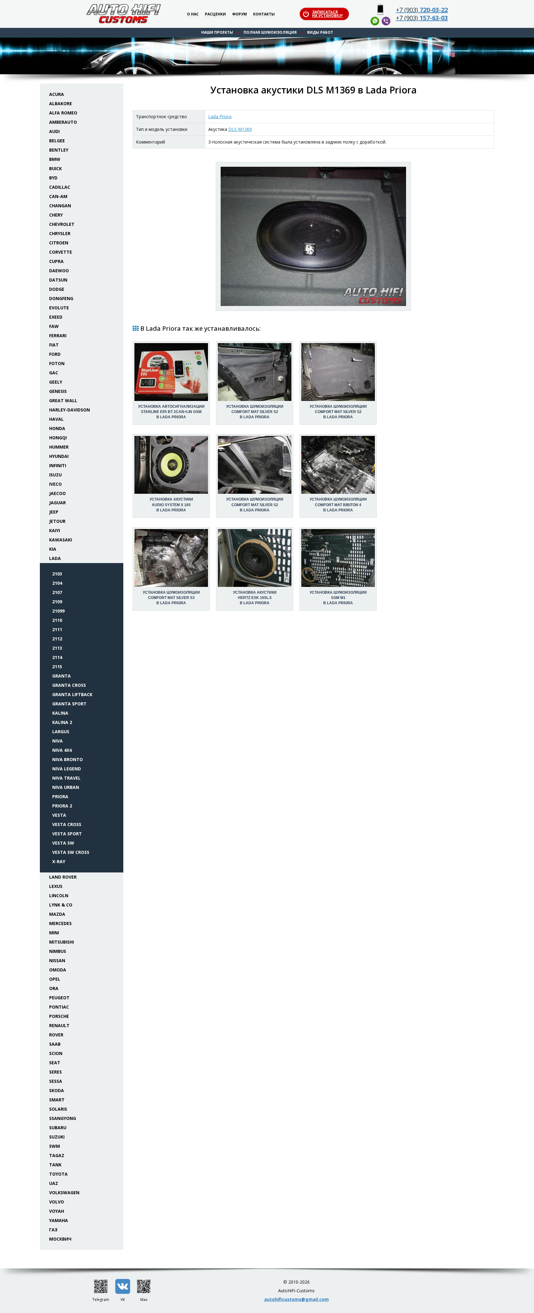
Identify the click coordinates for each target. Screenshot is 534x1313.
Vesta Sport (67, 834)
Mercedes (60, 923)
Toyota (58, 1174)
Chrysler (59, 233)
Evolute (59, 308)
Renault (59, 1025)
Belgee (57, 141)
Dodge (56, 289)
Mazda (57, 914)
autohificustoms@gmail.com (296, 1299)
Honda (57, 428)
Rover (56, 1035)
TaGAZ (56, 1155)
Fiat (54, 345)
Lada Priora (219, 116)
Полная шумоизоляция (270, 32)
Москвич (60, 1239)
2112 (57, 639)
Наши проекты (217, 32)
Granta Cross (69, 685)
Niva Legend (66, 769)
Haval (56, 419)
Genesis (58, 391)
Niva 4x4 (62, 750)
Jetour (57, 521)
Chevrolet (61, 224)
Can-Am (58, 196)
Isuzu (55, 475)
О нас (193, 14)
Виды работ (320, 32)
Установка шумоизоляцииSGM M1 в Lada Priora (338, 597)
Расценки (215, 14)
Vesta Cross (66, 824)
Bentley (58, 150)
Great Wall (63, 400)
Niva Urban (65, 787)
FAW (54, 326)
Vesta (59, 815)
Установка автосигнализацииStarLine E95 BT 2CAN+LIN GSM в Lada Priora (171, 411)
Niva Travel (66, 778)
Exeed (55, 317)
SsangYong (62, 1118)
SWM (54, 1146)
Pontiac (59, 1007)
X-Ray (58, 861)
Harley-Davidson (69, 410)
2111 (57, 629)
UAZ (53, 1183)
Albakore (60, 103)
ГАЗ (53, 1230)
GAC (53, 373)
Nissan (57, 960)
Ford (55, 354)
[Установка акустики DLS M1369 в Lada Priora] (313, 236)
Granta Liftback (72, 694)
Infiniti (57, 465)
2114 (57, 657)
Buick (55, 168)
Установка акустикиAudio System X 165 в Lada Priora (171, 504)
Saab (55, 1044)
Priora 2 (62, 806)
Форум (239, 14)
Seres (55, 1072)
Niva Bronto (67, 759)
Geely (55, 382)
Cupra (56, 261)
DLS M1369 (240, 129)
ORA (53, 988)
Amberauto (63, 122)
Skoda (56, 1090)
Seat (54, 1062)
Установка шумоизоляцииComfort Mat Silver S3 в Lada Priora (171, 597)
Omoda (57, 970)
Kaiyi (54, 530)
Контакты (264, 14)
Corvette (60, 252)
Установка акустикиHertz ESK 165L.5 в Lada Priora (255, 597)
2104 (57, 583)
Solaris (58, 1109)
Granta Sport (69, 704)
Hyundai (59, 456)
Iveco (55, 484)
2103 (57, 574)
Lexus (55, 886)
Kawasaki (60, 540)
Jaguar (57, 503)
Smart (57, 1100)
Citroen (58, 243)
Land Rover (63, 877)
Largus (60, 731)
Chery (56, 215)
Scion (55, 1053)
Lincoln (58, 895)
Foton (57, 363)
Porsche (59, 1016)
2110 (57, 620)
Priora (60, 796)
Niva (57, 741)
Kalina (60, 713)
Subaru (57, 1127)
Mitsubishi (61, 942)
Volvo (56, 1202)
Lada (55, 558)
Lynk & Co (60, 905)
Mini (54, 933)
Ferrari (57, 335)
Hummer (59, 447)
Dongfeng (61, 298)
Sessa (55, 1081)
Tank (55, 1165)
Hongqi (58, 438)
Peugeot (59, 998)
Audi (54, 131)
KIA (52, 549)
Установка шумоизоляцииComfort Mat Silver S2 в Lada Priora (254, 411)
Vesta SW (63, 843)
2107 (57, 592)
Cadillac (59, 187)
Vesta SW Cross (70, 852)
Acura (56, 94)
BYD (53, 178)
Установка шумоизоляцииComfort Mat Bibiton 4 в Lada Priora (338, 504)
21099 (58, 611)
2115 (57, 666)
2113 (57, 648)
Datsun (58, 280)
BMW (54, 159)
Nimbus (57, 951)
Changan (60, 206)
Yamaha (58, 1220)
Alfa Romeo (63, 113)
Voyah (56, 1211)
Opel (54, 979)
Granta (61, 676)
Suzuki (57, 1137)
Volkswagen (64, 1192)
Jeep (53, 512)
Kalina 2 (62, 722)
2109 (57, 602)
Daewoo (59, 270)
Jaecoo (57, 493)
